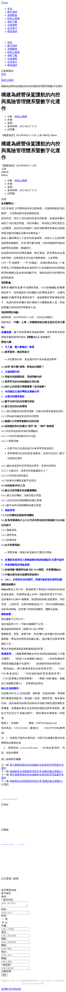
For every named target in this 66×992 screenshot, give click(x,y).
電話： (5, 932)
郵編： (5, 958)
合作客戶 (12, 28)
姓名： (5, 909)
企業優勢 (12, 25)
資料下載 (12, 21)
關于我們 (12, 12)
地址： (5, 951)
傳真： (5, 938)
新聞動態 (12, 15)
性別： (5, 915)
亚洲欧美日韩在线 (11, 989)
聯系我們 (12, 31)
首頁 (9, 8)
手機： (5, 925)
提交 (4, 975)
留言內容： (8, 899)
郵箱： (5, 945)
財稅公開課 (13, 18)
